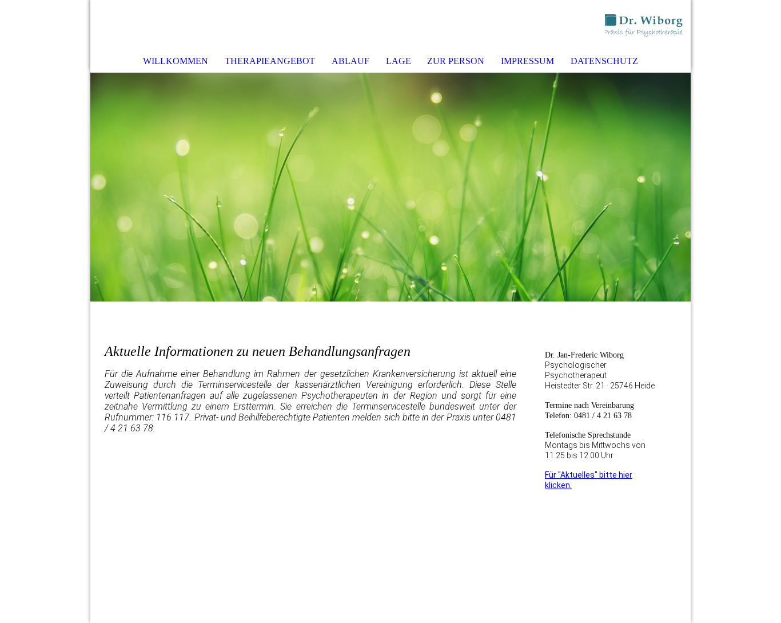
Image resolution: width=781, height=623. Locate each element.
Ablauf (350, 61)
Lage (398, 61)
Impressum (527, 61)
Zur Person (455, 61)
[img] (648, 25)
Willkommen (175, 61)
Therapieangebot (270, 61)
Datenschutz (604, 61)
